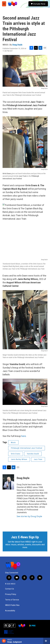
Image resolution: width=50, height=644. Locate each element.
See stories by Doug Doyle (29, 516)
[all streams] (46, 641)
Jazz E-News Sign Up (25, 537)
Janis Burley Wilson (19, 459)
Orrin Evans (15, 454)
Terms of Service (12, 600)
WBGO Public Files (12, 605)
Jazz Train (38, 459)
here (23, 436)
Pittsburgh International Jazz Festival (26, 448)
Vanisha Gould (33, 454)
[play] (4, 641)
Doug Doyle (17, 44)
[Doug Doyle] (8, 482)
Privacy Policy (10, 594)
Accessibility (10, 611)
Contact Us (9, 589)
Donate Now (39, 4)
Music (13, 442)
